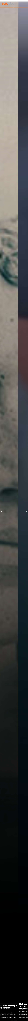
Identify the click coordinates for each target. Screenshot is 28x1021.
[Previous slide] (1, 511)
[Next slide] (26, 511)
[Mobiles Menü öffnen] (25, 3)
